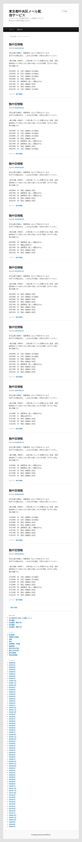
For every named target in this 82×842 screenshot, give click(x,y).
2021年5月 (12, 804)
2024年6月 (12, 721)
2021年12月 (12, 788)
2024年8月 (12, 717)
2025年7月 (12, 692)
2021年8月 (12, 797)
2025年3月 (12, 701)
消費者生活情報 (14, 637)
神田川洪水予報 (14, 648)
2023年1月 (12, 759)
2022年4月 (12, 779)
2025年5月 (12, 696)
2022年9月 (12, 768)
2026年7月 (12, 665)
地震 (10, 639)
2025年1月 (12, 705)
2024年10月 (12, 712)
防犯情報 (12, 635)
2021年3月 (12, 809)
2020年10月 (12, 820)
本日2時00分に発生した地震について (20, 618)
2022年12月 (12, 761)
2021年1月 (12, 813)
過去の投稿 (13, 607)
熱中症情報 (16, 44)
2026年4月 (12, 672)
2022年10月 (12, 766)
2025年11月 (12, 683)
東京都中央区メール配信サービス (25, 13)
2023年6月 (12, 748)
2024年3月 (12, 728)
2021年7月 (12, 799)
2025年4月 (12, 699)
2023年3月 (12, 755)
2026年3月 (12, 674)
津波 (10, 641)
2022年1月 (12, 786)
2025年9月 (12, 687)
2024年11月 (12, 710)
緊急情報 (12, 646)
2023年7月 (12, 746)
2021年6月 (12, 802)
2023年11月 (12, 737)
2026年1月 (12, 678)
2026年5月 (12, 669)
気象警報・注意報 (14, 644)
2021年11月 (12, 791)
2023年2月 (12, 757)
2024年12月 (12, 708)
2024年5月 (12, 723)
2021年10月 (12, 793)
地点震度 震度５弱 (15, 622)
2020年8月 (12, 824)
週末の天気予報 (14, 650)
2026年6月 (12, 667)
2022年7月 (12, 773)
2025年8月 (12, 690)
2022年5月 (12, 777)
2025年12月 (12, 681)
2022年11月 (12, 764)
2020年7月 (12, 826)
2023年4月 (12, 752)
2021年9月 (12, 795)
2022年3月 (12, 782)
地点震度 (12, 620)
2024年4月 (12, 725)
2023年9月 (12, 741)
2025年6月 (12, 694)
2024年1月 (12, 732)
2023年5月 (12, 750)
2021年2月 (12, 811)
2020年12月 (12, 815)
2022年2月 (12, 784)
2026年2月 (12, 676)
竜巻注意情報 (13, 655)
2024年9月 (12, 714)
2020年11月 (12, 817)
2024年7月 (12, 719)
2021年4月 (12, 806)
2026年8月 (12, 663)
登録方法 (20, 29)
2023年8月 (12, 743)
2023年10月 (12, 739)
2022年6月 (12, 775)
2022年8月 (12, 770)
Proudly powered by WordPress (41, 835)
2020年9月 (12, 822)
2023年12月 (12, 735)
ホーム (12, 29)
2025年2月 (12, 703)
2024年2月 (12, 730)
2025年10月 (12, 685)
